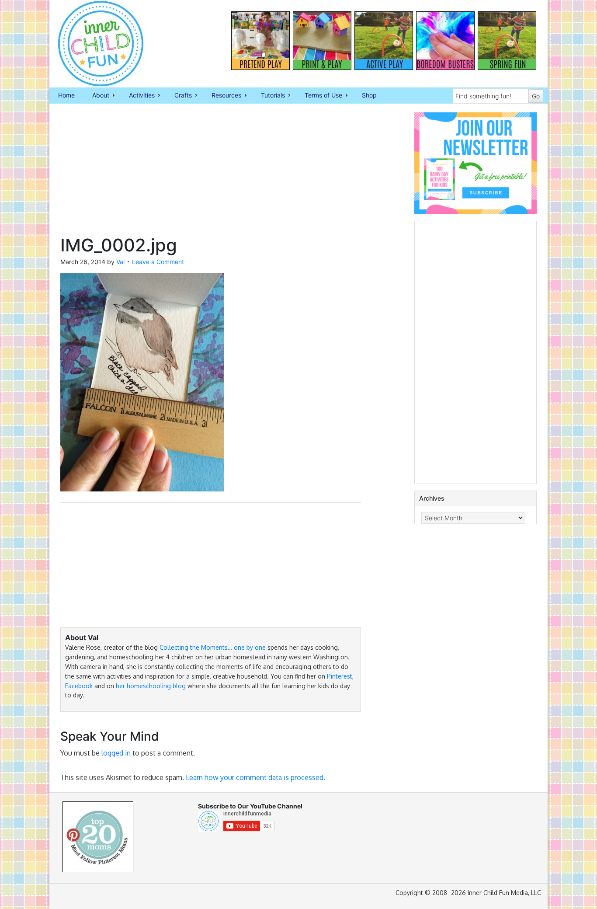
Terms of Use (319, 95)
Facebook (79, 686)
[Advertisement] (210, 173)
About (96, 95)
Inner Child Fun (93, 43)
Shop (369, 95)
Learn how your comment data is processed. (255, 777)
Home (66, 95)
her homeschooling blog (151, 686)
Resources (222, 95)
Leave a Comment (158, 261)
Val (120, 261)
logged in (116, 753)
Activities (137, 95)
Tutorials (268, 95)
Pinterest (339, 676)
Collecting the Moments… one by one (213, 647)
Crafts (179, 95)
